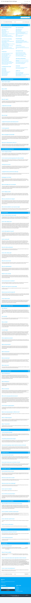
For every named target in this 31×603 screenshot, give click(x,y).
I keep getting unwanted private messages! (21, 41)
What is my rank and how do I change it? (7, 47)
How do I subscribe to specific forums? (21, 62)
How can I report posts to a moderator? (7, 61)
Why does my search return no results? (21, 53)
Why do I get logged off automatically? (7, 35)
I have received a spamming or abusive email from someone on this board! (22, 42)
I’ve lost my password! (4, 34)
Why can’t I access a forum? (5, 58)
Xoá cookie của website (19, 591)
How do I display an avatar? (5, 46)
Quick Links (4, 17)
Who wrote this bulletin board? (19, 72)
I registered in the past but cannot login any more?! (8, 33)
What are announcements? (5, 72)
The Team (17, 588)
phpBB (27, 180)
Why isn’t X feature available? (19, 73)
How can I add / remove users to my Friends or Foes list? (22, 48)
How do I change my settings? (5, 40)
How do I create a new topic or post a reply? (7, 53)
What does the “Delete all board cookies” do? (7, 36)
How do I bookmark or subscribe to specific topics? (22, 61)
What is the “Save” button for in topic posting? (7, 62)
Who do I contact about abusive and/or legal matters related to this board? (22, 74)
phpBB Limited (23, 547)
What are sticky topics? (5, 73)
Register (27, 3)
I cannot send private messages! (20, 40)
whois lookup (27, 560)
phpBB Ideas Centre (9, 554)
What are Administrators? (19, 29)
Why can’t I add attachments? (5, 59)
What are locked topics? (5, 74)
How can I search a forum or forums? (20, 52)
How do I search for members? (20, 55)
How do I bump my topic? (5, 64)
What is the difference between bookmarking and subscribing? (22, 60)
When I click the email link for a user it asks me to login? (8, 49)
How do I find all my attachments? (20, 68)
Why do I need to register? (5, 29)
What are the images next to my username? (7, 45)
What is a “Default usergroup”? (20, 35)
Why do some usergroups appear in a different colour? (22, 34)
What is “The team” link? (19, 36)
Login (23, 3)
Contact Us (17, 587)
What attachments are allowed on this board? (21, 67)
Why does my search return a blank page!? (21, 54)
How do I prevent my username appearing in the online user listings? (8, 41)
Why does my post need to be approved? (7, 63)
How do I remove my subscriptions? (20, 63)
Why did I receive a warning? (5, 60)
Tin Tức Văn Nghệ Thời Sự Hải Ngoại (9, 1)
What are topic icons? (4, 75)
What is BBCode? (4, 68)
